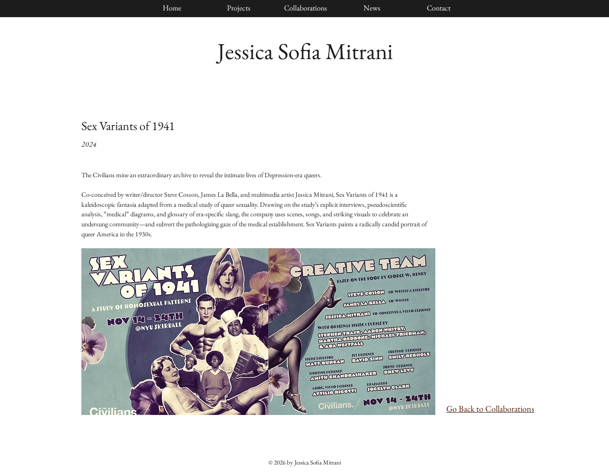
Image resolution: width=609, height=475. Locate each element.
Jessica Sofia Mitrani (305, 51)
